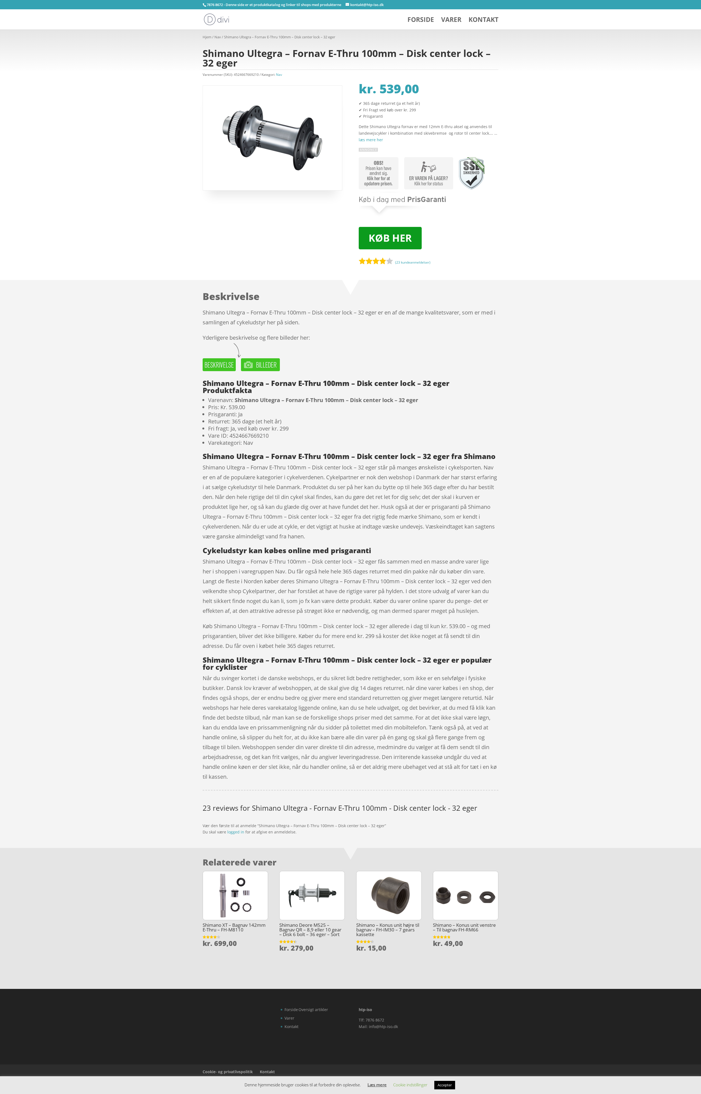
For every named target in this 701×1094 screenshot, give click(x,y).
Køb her (390, 238)
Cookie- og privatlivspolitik (228, 1071)
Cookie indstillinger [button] (410, 1084)
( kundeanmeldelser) (412, 262)
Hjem (207, 36)
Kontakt (483, 21)
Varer (451, 21)
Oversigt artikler (313, 1009)
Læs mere (377, 1084)
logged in (235, 832)
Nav (217, 36)
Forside (420, 21)
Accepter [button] (445, 1085)
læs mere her (371, 139)
